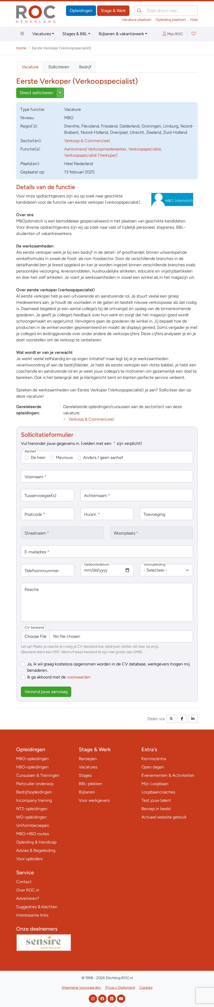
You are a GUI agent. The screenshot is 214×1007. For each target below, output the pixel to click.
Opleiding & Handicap (36, 842)
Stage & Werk (113, 10)
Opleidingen (81, 10)
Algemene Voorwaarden (81, 987)
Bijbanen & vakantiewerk (121, 33)
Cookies (146, 987)
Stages (85, 775)
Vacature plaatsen (136, 19)
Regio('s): (29, 126)
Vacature (30, 66)
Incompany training (34, 800)
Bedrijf (85, 66)
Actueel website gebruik (164, 817)
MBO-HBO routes (32, 833)
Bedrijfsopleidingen (34, 792)
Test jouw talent (156, 800)
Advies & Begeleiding (35, 850)
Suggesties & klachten (36, 906)
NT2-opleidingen (31, 808)
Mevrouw (64, 457)
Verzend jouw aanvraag (46, 691)
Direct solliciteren (36, 92)
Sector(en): (31, 140)
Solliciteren (58, 66)
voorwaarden (79, 677)
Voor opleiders (29, 858)
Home (21, 48)
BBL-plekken (90, 783)
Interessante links (32, 915)
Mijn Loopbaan (154, 783)
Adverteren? (27, 898)
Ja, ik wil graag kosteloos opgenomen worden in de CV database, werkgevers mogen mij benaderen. (108, 667)
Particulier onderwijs (35, 783)
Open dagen (152, 767)
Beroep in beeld (155, 808)
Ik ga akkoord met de (59, 677)
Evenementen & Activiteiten (167, 775)
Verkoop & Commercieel (87, 140)
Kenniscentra (153, 758)
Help (194, 19)
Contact (24, 881)
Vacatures (41, 33)
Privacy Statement (120, 987)
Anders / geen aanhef (103, 457)
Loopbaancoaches (158, 792)
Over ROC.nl (27, 890)
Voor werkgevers (94, 800)
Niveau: (27, 117)
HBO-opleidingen (32, 767)
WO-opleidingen (31, 817)
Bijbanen (87, 792)
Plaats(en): (30, 163)
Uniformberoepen (32, 825)
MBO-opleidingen (32, 758)
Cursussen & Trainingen (38, 775)
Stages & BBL (74, 33)
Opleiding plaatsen (171, 19)
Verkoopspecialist (144, 149)
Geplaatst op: (32, 171)
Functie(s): (30, 149)
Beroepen (88, 758)
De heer (38, 457)
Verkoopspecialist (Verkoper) (91, 155)
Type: (32, 109)
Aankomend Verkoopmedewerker (95, 149)
